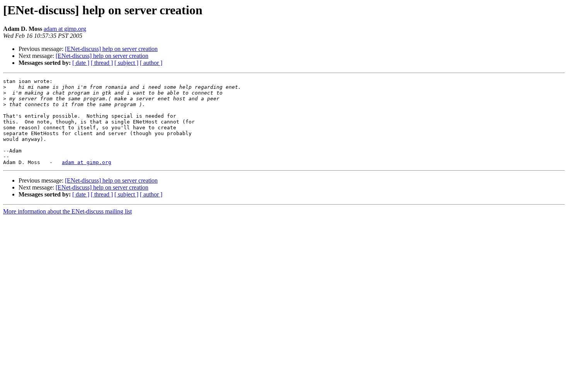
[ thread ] (102, 62)
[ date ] (80, 62)
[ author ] (151, 62)
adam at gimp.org (65, 28)
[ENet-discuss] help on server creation (111, 49)
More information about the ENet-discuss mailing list (67, 211)
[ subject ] (126, 62)
